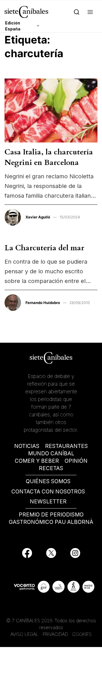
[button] (90, 11)
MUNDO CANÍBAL (51, 453)
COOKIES (82, 634)
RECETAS (51, 468)
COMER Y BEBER (37, 461)
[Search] (76, 12)
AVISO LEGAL (24, 634)
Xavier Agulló (38, 217)
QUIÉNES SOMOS (48, 481)
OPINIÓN (76, 461)
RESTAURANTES (66, 446)
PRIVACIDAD (56, 634)
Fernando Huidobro (43, 302)
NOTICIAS (26, 446)
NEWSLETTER (48, 501)
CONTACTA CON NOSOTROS (48, 491)
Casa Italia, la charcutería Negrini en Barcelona (49, 157)
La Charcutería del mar (44, 248)
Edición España (12, 25)
